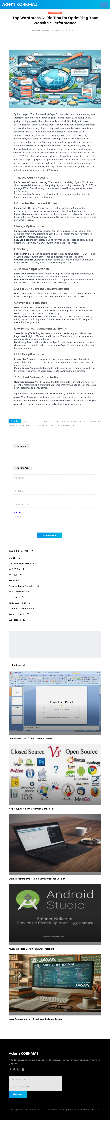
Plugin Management (68, 426)
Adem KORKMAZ (91, 1109)
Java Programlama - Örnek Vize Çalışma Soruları (36, 1019)
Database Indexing (25, 426)
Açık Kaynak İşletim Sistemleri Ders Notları (32, 808)
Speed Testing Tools (77, 421)
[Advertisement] (52, 44)
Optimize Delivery (33, 421)
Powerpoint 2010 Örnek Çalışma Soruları (31, 738)
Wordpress (55, 13)
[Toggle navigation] (104, 5)
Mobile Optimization (54, 421)
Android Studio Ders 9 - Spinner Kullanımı (31, 948)
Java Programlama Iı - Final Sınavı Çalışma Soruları (37, 878)
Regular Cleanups (46, 426)
